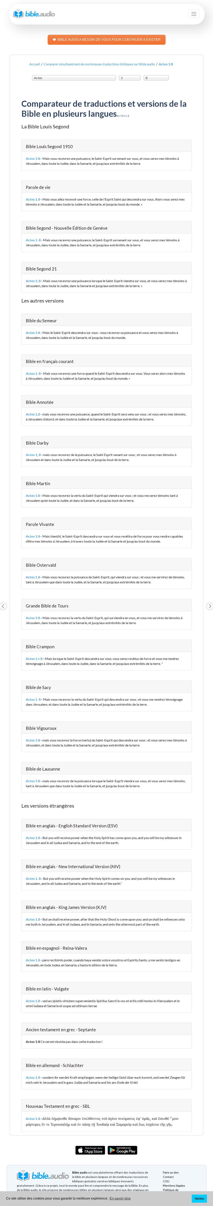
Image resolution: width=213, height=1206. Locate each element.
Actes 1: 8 (33, 281)
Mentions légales (174, 1185)
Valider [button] (199, 1198)
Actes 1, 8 (33, 455)
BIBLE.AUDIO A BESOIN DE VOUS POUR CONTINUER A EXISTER (109, 39)
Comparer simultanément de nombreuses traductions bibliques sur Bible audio (99, 64)
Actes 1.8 (33, 199)
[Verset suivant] (210, 606)
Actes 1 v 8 (34, 659)
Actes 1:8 (33, 158)
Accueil (34, 64)
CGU (166, 1181)
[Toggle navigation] (194, 14)
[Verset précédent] (3, 606)
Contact (168, 1177)
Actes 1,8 (33, 414)
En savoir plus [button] (120, 1198)
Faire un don (171, 1172)
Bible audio (80, 1172)
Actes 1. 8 (33, 240)
